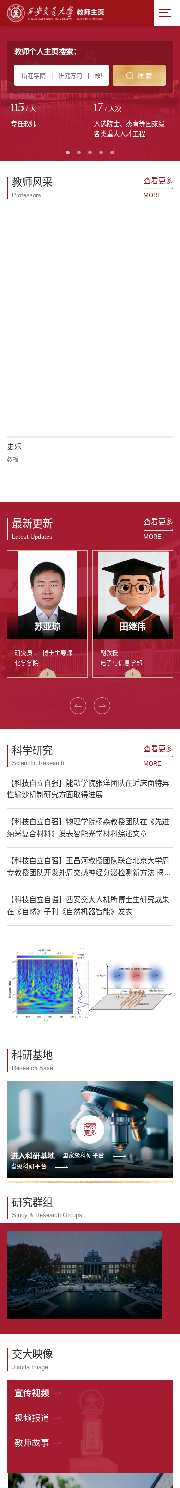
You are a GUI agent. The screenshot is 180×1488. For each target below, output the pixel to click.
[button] (12, 372)
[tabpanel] (48, 116)
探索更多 (90, 1015)
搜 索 (144, 76)
